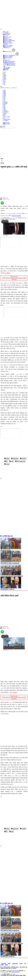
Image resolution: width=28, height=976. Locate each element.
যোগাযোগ (21, 963)
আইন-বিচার (5, 110)
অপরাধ (4, 109)
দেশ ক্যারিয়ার (5, 120)
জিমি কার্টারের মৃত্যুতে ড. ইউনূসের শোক (7, 589)
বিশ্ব (4, 80)
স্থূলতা (7, 464)
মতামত (4, 104)
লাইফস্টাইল (5, 103)
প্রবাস (4, 84)
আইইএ (7, 458)
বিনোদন (4, 81)
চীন (7, 461)
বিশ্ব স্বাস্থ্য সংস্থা (21, 461)
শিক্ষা (4, 105)
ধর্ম (3, 118)
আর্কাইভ (6, 964)
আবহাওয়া (5, 113)
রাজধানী (4, 78)
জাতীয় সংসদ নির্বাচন (6, 119)
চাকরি (4, 107)
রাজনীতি (4, 75)
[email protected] (16, 215)
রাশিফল (4, 114)
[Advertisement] (14, 14)
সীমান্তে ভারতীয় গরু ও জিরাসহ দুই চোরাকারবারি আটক (10, 563)
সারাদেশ (4, 79)
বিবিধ (4, 115)
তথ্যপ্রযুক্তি (5, 102)
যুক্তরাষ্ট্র (24, 458)
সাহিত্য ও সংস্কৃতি (6, 116)
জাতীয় (4, 74)
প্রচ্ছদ (2, 158)
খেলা (4, 83)
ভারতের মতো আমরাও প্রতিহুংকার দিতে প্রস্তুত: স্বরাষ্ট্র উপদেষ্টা (12, 576)
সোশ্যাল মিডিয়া (6, 111)
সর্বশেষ (4, 72)
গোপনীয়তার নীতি (15, 963)
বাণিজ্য (4, 77)
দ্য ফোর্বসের (14, 692)
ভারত (12, 461)
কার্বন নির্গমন (15, 458)
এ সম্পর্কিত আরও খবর (7, 536)
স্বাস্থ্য (4, 108)
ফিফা (4, 73)
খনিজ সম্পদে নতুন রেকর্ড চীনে (6, 550)
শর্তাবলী (9, 963)
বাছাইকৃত (2, 163)
